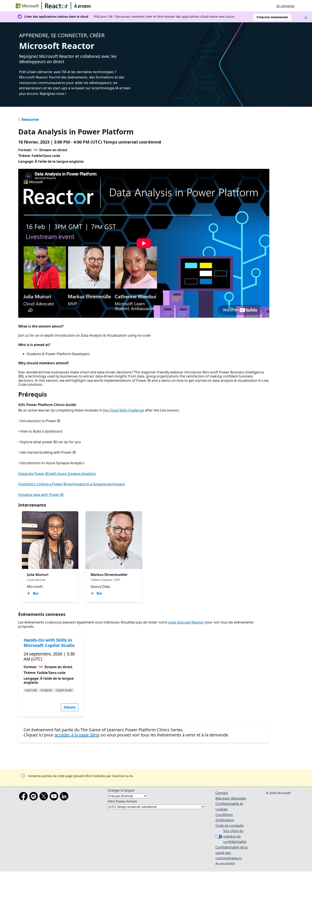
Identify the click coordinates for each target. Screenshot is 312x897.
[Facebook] (24, 797)
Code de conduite (229, 825)
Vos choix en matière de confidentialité (234, 836)
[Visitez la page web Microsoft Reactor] (56, 5)
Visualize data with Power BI (40, 494)
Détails (70, 707)
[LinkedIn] (65, 797)
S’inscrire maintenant (272, 17)
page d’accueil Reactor (186, 622)
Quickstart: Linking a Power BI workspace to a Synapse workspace (71, 484)
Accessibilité (225, 863)
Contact (221, 792)
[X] (44, 797)
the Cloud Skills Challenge (123, 410)
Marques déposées (230, 798)
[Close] (305, 17)
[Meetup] (34, 797)
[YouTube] (55, 797)
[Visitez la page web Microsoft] (28, 5)
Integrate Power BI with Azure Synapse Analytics (57, 473)
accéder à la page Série (77, 735)
